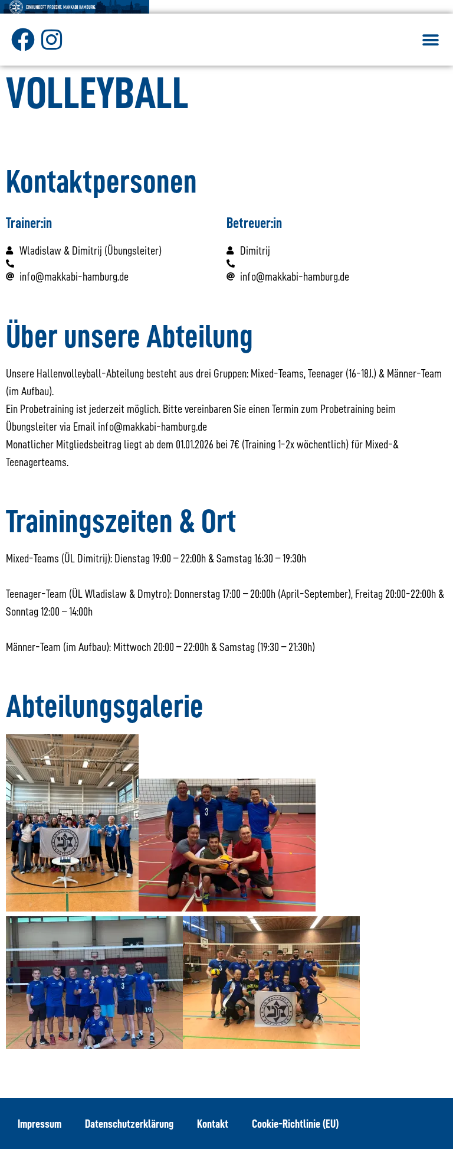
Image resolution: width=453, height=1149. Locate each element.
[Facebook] (23, 39)
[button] (431, 40)
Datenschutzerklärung (129, 1124)
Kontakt (212, 1124)
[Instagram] (51, 39)
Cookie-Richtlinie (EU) (295, 1124)
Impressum (39, 1124)
